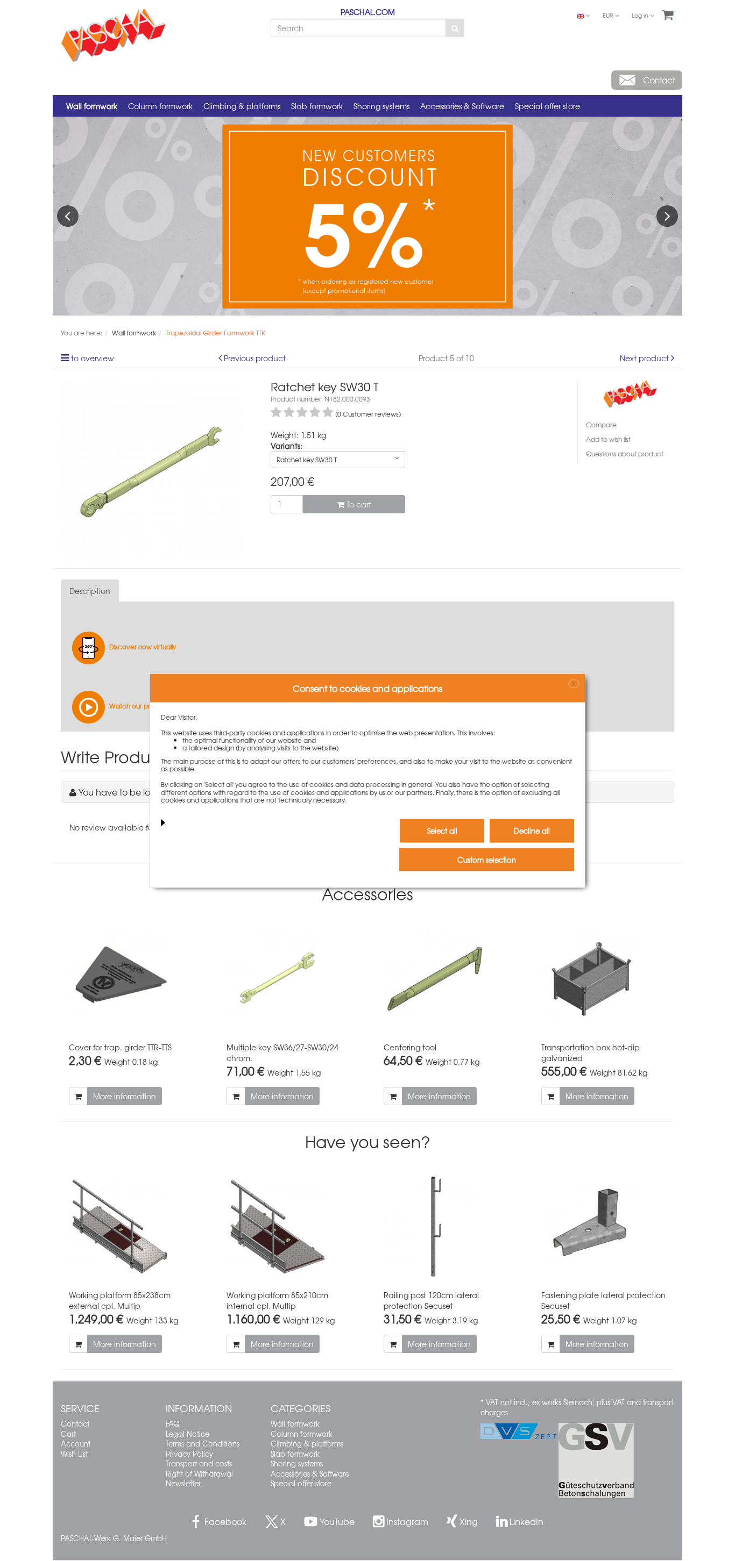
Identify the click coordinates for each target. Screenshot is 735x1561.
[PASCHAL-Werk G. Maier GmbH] (630, 392)
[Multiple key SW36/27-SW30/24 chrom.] (289, 978)
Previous (68, 216)
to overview (92, 358)
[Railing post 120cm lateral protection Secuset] (446, 1226)
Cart (68, 1434)
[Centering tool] (446, 978)
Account (75, 1443)
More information (124, 1096)
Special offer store (547, 106)
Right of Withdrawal (199, 1474)
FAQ (172, 1424)
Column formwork (160, 106)
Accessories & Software (462, 106)
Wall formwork (91, 106)
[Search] (455, 28)
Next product (644, 358)
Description (89, 590)
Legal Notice (187, 1434)
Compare (601, 424)
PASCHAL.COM (368, 11)
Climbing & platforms (241, 106)
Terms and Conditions (202, 1443)
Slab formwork (317, 106)
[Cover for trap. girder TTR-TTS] (131, 978)
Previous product (255, 358)
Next (667, 216)
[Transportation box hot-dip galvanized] (604, 978)
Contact (75, 1424)
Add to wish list (608, 439)
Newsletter (183, 1483)
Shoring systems (381, 106)
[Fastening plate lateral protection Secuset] (604, 1226)
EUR (609, 15)
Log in (641, 15)
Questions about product (624, 454)
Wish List (74, 1454)
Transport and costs (199, 1463)
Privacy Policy (189, 1454)
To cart (357, 504)
